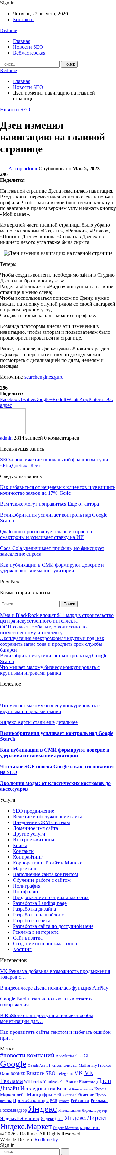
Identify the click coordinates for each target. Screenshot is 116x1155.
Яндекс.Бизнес (69, 1110)
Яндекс (42, 1108)
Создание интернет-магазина (45, 943)
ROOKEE (18, 1073)
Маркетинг (25, 868)
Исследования (37, 1088)
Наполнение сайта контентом (45, 874)
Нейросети (63, 1094)
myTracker (101, 1065)
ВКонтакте (87, 1081)
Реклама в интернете (36, 932)
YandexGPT (53, 1081)
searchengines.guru (43, 377)
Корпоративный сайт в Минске (47, 862)
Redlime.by (46, 1139)
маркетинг (90, 1127)
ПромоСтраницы (31, 1100)
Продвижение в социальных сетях (51, 897)
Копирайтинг (28, 857)
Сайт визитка (28, 937)
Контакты (23, 19)
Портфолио (25, 891)
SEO (50, 1073)
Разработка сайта (31, 920)
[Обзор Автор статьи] (13, 432)
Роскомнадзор (13, 1110)
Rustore (35, 1073)
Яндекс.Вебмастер (19, 1118)
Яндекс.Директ (86, 1118)
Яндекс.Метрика (66, 1128)
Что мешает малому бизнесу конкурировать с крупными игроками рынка (50, 670)
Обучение (84, 1094)
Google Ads (36, 1065)
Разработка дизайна (34, 909)
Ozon (4, 1073)
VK (78, 1072)
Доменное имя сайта (35, 828)
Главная (21, 41)
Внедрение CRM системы (41, 822)
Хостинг (22, 949)
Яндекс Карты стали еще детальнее (39, 722)
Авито (71, 1081)
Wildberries (33, 1081)
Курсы (100, 1089)
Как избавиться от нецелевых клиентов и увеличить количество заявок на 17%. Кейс (57, 490)
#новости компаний (27, 1055)
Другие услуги (29, 834)
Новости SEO (28, 47)
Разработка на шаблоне (38, 914)
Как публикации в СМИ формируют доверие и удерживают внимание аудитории (54, 752)
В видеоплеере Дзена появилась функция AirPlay (54, 988)
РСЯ (53, 1101)
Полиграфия (26, 886)
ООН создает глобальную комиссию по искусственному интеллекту (43, 629)
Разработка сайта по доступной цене (53, 926)
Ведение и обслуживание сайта (47, 816)
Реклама (99, 1100)
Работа (64, 1101)
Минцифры (39, 1094)
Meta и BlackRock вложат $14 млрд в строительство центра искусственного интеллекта (57, 618)
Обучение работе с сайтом (42, 880)
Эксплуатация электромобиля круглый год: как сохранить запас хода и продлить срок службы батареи (52, 644)
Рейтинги (80, 1100)
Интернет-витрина (33, 839)
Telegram (65, 1073)
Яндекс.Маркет (26, 1126)
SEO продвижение (33, 811)
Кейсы (20, 845)
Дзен (103, 1080)
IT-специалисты (61, 1065)
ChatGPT (83, 1055)
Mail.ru (84, 1065)
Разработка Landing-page (40, 903)
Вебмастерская (29, 52)
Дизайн (9, 1088)
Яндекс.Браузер (94, 1110)
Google (13, 1064)
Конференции (82, 1089)
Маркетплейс (12, 1094)
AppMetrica (65, 1056)
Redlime (8, 30)
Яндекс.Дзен (52, 1119)
